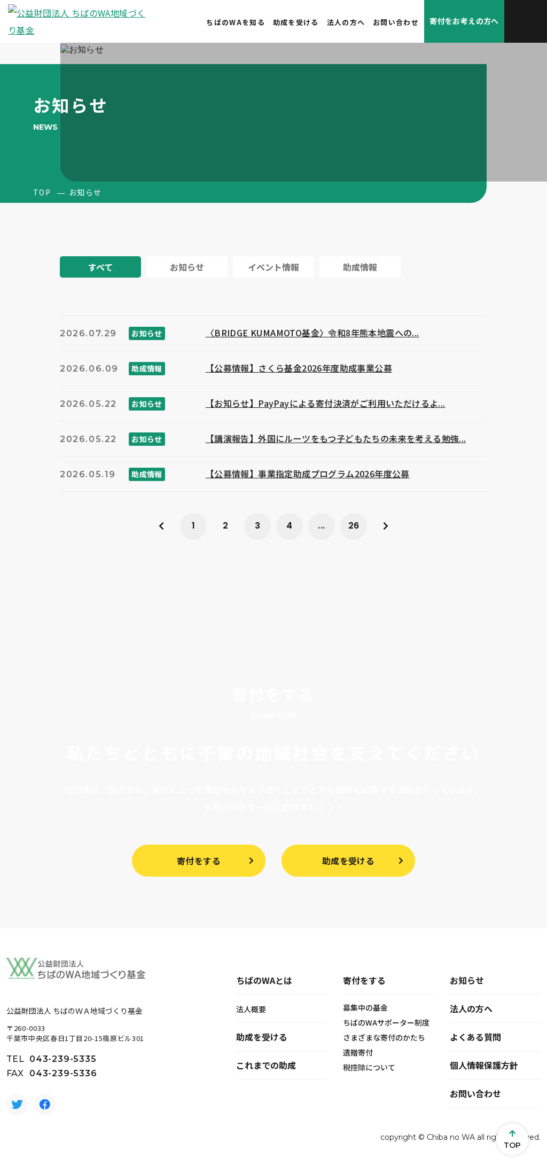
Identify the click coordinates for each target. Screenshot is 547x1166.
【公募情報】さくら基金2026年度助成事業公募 (299, 367)
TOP (42, 192)
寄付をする (199, 860)
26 (354, 525)
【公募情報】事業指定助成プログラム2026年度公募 (308, 473)
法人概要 (251, 1009)
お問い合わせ (396, 22)
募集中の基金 (365, 1007)
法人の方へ (346, 22)
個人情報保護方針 (484, 1065)
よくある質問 (475, 1036)
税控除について (369, 1067)
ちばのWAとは (264, 980)
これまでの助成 (266, 1065)
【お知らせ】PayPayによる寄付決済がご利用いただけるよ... (326, 403)
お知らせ (467, 980)
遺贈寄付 (358, 1052)
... (321, 525)
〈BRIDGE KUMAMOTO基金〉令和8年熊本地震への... (312, 332)
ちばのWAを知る (235, 22)
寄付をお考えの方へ (463, 20)
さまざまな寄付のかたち (384, 1037)
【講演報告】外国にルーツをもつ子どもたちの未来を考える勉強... (336, 438)
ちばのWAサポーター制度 (386, 1022)
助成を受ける (296, 22)
